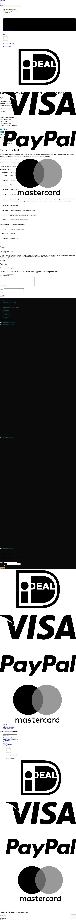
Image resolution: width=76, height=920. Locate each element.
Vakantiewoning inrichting (10, 11)
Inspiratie (5, 308)
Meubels (5, 140)
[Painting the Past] (6, 257)
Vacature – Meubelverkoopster (11, 307)
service (5, 724)
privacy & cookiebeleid (9, 727)
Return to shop (10, 758)
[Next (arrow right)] (2, 919)
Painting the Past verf (9, 6)
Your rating (3, 275)
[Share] (3, 918)
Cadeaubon (6, 12)
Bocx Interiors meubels (9, 301)
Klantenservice (7, 313)
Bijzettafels (9, 141)
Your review (3, 286)
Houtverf (18, 6)
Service (5, 743)
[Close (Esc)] (5, 918)
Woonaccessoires (7, 143)
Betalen (5, 314)
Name (2, 289)
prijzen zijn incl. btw (8, 728)
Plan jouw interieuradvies (10, 9)
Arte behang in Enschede (9, 302)
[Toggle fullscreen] (2, 918)
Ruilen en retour (7, 315)
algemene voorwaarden (9, 726)
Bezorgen (5, 317)
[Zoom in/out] (0, 918)
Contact (5, 311)
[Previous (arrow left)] (0, 919)
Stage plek (6, 310)
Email (2, 292)
